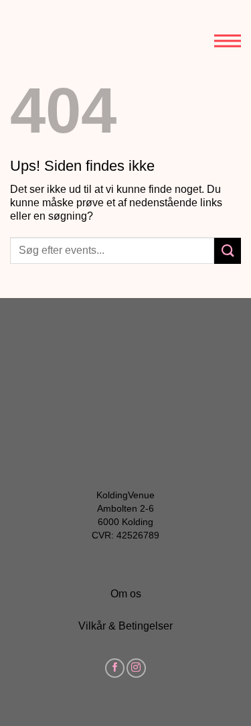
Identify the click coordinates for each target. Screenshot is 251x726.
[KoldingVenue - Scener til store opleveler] (70, 32)
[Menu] (227, 30)
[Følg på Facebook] (114, 668)
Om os (125, 593)
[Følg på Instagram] (136, 668)
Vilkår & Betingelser (125, 626)
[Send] (227, 251)
